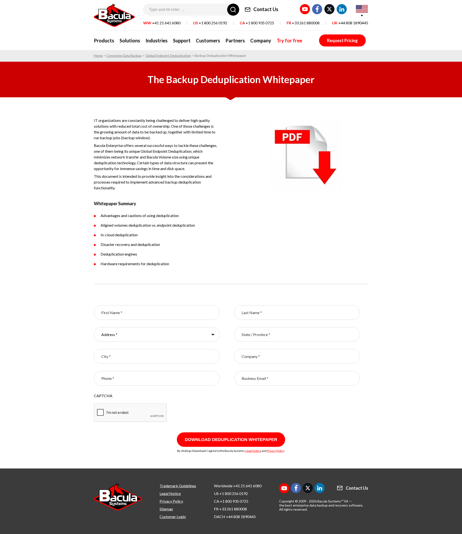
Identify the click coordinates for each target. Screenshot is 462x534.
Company (260, 40)
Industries (156, 40)
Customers (208, 40)
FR (303, 22)
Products (104, 40)
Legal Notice (253, 451)
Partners (235, 40)
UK (350, 22)
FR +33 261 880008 (230, 509)
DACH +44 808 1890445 (235, 516)
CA (257, 22)
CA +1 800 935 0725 (231, 501)
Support (182, 40)
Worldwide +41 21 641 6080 (238, 485)
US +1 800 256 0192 (231, 493)
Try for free (289, 40)
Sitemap (166, 509)
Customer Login (173, 516)
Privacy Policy (275, 451)
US (210, 22)
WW (161, 22)
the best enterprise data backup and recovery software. (321, 505)
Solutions (130, 40)
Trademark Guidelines (178, 485)
